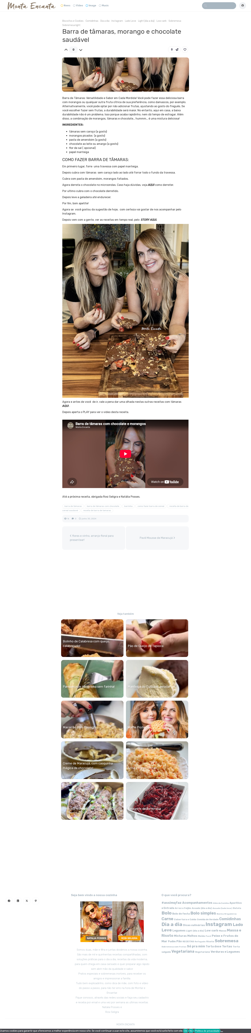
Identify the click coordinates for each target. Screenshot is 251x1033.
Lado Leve (130, 20)
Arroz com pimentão (142, 768)
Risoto (210, 941)
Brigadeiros (230, 914)
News (67, 5)
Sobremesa (175, 20)
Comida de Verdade (208, 919)
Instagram (117, 20)
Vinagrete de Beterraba (144, 809)
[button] (174, 49)
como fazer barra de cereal (151, 506)
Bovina (220, 914)
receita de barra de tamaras (97, 510)
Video (79, 5)
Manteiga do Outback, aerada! (149, 687)
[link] (185, 49)
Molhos (192, 935)
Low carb (161, 20)
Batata (237, 908)
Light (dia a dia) (146, 20)
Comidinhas (92, 20)
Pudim (172, 941)
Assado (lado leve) (222, 908)
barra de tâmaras (73, 506)
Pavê (208, 936)
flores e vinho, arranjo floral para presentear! (92, 538)
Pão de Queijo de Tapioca (145, 646)
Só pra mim (196, 946)
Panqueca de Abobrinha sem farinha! (89, 687)
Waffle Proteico (138, 727)
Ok (185, 1030)
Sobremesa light (71, 25)
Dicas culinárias (194, 925)
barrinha (128, 506)
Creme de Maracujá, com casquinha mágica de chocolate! (88, 766)
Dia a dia (104, 20)
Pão (179, 941)
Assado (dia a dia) (202, 908)
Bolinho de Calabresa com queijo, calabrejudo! (86, 643)
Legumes (178, 930)
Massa (222, 930)
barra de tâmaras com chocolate (103, 506)
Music (105, 5)
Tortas (227, 946)
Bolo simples (203, 913)
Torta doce (213, 946)
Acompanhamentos (197, 902)
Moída (201, 936)
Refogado (200, 941)
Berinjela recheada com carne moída (88, 809)
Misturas (180, 935)
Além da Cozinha (221, 903)
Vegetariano (202, 951)
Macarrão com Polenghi (79, 727)
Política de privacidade (207, 1030)
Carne (167, 918)
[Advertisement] (125, 581)
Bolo (167, 913)
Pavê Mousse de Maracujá (156, 537)
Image (92, 5)
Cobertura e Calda (185, 919)
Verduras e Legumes (225, 951)
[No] (222, 1031)
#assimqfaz (172, 903)
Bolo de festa (181, 913)
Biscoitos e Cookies (72, 20)
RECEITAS (188, 941)
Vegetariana (182, 951)
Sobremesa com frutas (174, 946)
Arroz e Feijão (183, 908)
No (191, 1030)
